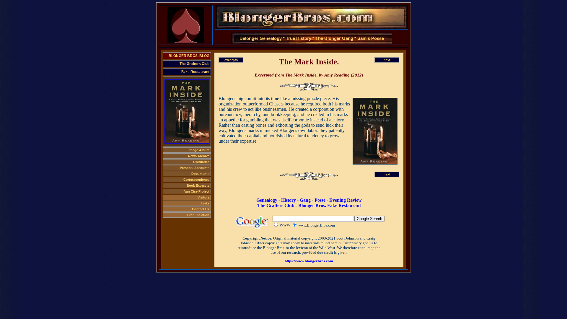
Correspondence (196, 179)
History (288, 200)
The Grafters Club (194, 64)
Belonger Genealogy (260, 38)
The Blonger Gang (334, 38)
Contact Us (200, 209)
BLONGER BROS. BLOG (189, 56)
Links (205, 203)
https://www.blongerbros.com (309, 261)
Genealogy (266, 200)
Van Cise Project (196, 191)
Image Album (199, 150)
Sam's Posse (370, 38)
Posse (320, 200)
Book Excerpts (198, 185)
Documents (200, 173)
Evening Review (345, 200)
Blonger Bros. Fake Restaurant (329, 205)
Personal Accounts (194, 168)
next (387, 60)
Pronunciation (198, 215)
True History (298, 38)
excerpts (231, 60)
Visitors (203, 197)
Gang (305, 200)
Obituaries (201, 162)
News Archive (198, 156)
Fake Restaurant (195, 72)
